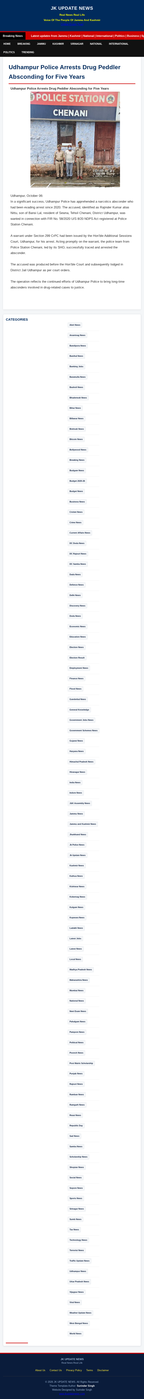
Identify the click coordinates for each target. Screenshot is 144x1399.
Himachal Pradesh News (81, 762)
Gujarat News (76, 741)
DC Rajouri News (78, 554)
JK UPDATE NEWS (72, 8)
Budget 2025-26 (77, 481)
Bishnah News (77, 429)
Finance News (76, 678)
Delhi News (75, 595)
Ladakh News (76, 928)
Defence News (77, 585)
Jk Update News (78, 855)
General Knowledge (79, 710)
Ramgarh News (77, 1105)
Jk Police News (77, 845)
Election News (77, 647)
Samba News (76, 1146)
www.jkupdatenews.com (72, 1393)
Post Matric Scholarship (81, 1063)
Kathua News (76, 876)
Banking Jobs (76, 366)
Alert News (75, 325)
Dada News (75, 574)
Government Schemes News (84, 730)
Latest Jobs (75, 938)
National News (77, 1001)
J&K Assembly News (80, 803)
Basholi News (76, 387)
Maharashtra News (79, 980)
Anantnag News (77, 335)
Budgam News (77, 470)
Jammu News (76, 814)
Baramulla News (78, 377)
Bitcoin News (76, 439)
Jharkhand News (78, 834)
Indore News (76, 793)
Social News (76, 1177)
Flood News (75, 689)
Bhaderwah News (78, 398)
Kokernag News (77, 897)
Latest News (76, 949)
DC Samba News (78, 564)
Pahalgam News (77, 1021)
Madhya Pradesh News (81, 969)
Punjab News (76, 1073)
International (118, 43)
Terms (89, 1370)
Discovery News (77, 606)
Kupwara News (77, 917)
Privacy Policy (74, 1370)
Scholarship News (78, 1157)
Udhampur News (78, 1271)
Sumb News (75, 1219)
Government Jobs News (81, 720)
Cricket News (76, 512)
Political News (76, 1042)
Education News (78, 637)
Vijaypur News (77, 1292)
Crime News (75, 522)
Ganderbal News (78, 699)
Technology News (78, 1240)
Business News (77, 502)
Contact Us (56, 1370)
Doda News (75, 616)
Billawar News (76, 418)
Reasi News (75, 1115)
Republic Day (76, 1125)
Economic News (78, 626)
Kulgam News (76, 907)
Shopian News (77, 1167)
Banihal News (76, 356)
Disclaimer (103, 1370)
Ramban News (77, 1094)
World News (75, 1333)
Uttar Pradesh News (79, 1281)
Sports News (76, 1198)
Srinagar (76, 43)
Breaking (23, 43)
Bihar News (75, 408)
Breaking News (77, 460)
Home (7, 43)
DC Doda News (77, 543)
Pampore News (77, 1032)
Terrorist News (77, 1250)
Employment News (79, 668)
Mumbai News (76, 990)
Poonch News (76, 1053)
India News (75, 782)
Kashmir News (77, 865)
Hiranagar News (77, 772)
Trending (28, 52)
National (96, 43)
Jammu (41, 43)
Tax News (74, 1229)
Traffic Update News (79, 1261)
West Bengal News (79, 1323)
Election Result (77, 658)
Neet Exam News (78, 1011)
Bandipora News (78, 346)
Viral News (75, 1302)
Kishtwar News (77, 886)
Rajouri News (76, 1084)
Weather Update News (80, 1313)
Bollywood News (78, 450)
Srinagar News (77, 1209)
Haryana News (77, 751)
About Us (40, 1370)
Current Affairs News (80, 533)
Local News (75, 959)
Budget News (76, 491)
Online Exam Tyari (72, 24)
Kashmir (58, 43)
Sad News (74, 1136)
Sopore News (76, 1188)
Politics (9, 52)
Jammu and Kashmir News (83, 824)
